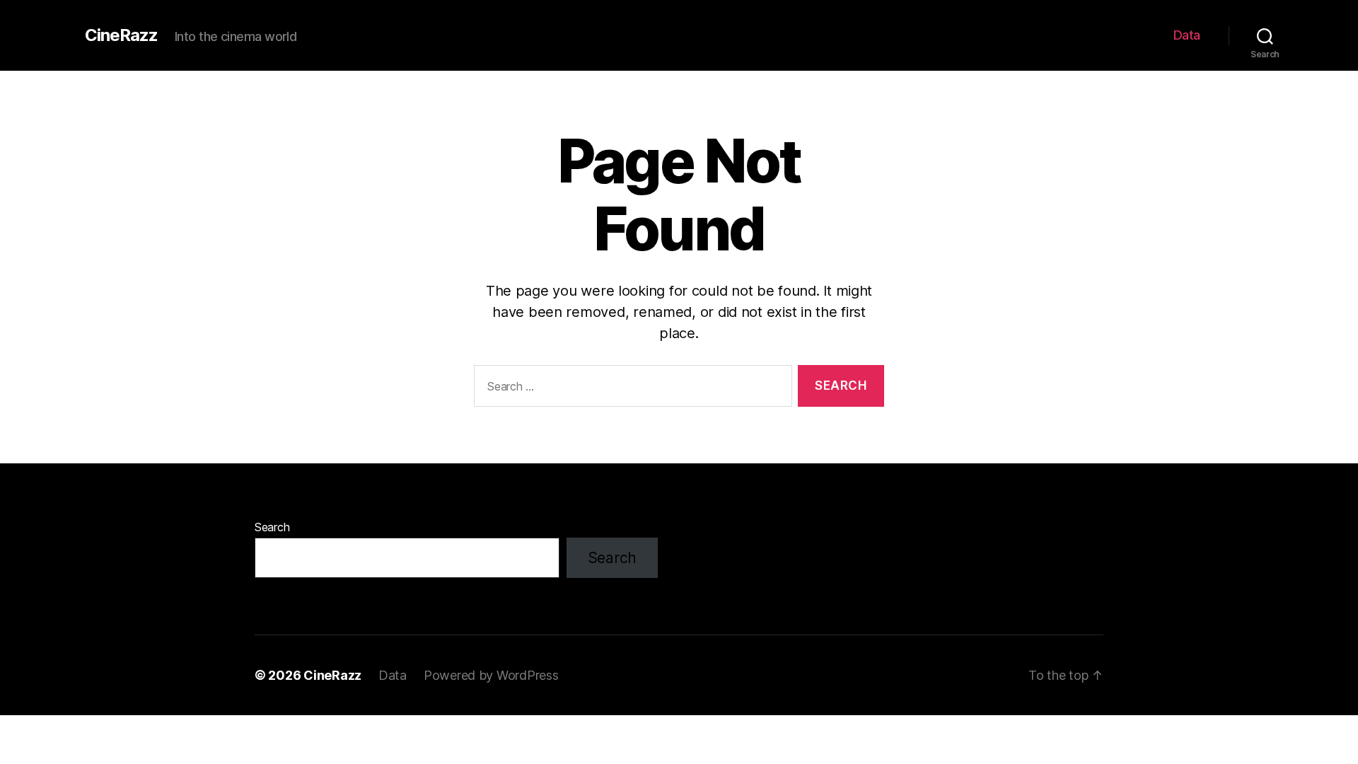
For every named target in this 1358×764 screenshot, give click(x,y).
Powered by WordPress (491, 675)
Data (1186, 35)
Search (272, 527)
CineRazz (121, 35)
